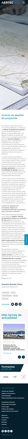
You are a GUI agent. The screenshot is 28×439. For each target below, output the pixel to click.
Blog (13, 342)
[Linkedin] (3, 431)
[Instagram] (5, 431)
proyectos (5, 298)
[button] (12, 304)
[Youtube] (8, 431)
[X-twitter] (11, 431)
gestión (15, 295)
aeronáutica (5, 292)
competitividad (6, 295)
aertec (13, 292)
